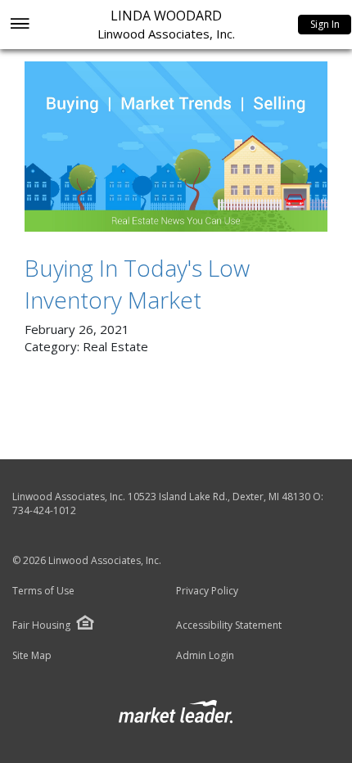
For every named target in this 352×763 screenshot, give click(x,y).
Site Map (32, 655)
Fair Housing (41, 625)
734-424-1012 (44, 510)
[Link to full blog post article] (176, 146)
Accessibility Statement (229, 625)
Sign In (325, 24)
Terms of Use (43, 591)
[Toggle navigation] (19, 25)
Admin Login (205, 655)
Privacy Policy (207, 591)
